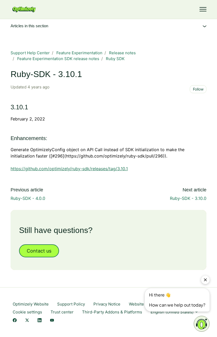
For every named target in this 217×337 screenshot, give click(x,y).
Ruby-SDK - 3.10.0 (188, 198)
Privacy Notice (106, 304)
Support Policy (71, 304)
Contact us (39, 251)
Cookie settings (27, 311)
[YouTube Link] (52, 320)
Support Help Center (30, 52)
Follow (198, 89)
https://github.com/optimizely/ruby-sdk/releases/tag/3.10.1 (69, 168)
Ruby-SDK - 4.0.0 (28, 198)
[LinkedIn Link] (39, 320)
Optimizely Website (31, 304)
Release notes (122, 52)
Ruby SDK (115, 58)
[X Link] (27, 320)
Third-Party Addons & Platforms (112, 311)
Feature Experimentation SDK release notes (58, 58)
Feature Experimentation (79, 52)
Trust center (62, 311)
